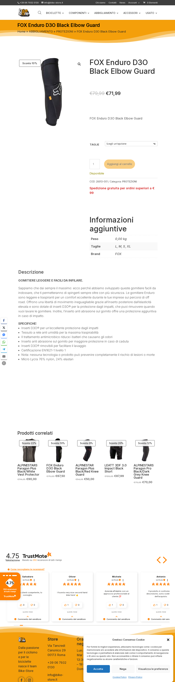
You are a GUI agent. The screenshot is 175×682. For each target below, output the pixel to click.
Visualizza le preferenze (153, 669)
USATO (150, 13)
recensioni (47, 560)
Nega (123, 669)
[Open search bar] (39, 12)
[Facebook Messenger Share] (4, 335)
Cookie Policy (120, 677)
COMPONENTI (77, 13)
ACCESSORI (130, 13)
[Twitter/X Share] (4, 328)
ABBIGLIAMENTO (104, 13)
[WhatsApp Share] (4, 342)
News (122, 3)
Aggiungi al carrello (119, 164)
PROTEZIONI (64, 31)
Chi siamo (100, 3)
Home (21, 31)
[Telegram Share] (4, 349)
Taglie (94, 144)
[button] (168, 639)
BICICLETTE (53, 13)
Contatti (112, 3)
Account (132, 3)
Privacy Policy (135, 677)
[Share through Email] (4, 356)
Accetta (98, 669)
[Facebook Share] (4, 320)
